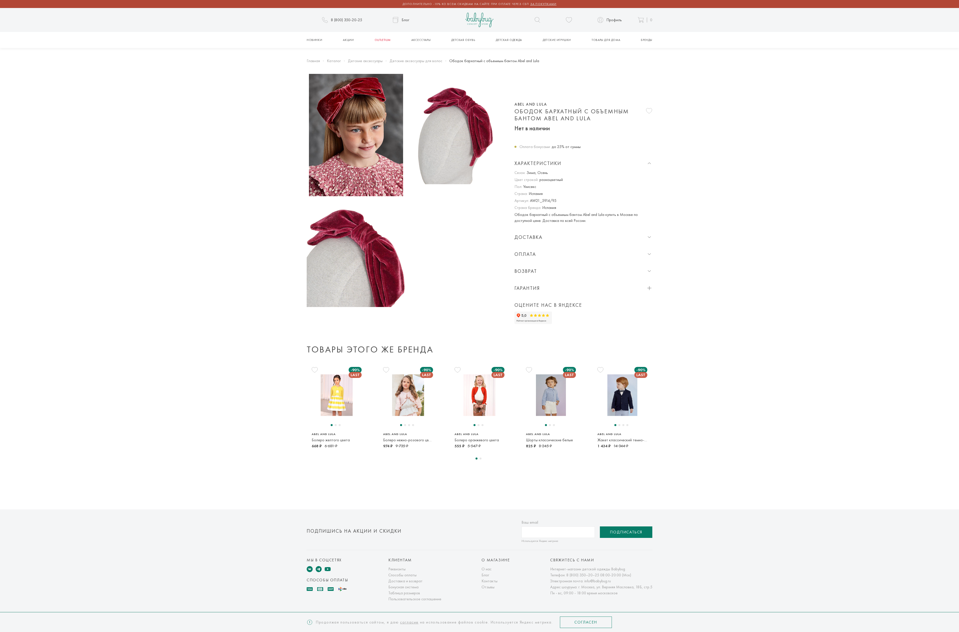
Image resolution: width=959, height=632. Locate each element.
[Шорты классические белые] (551, 395)
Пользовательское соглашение (414, 599)
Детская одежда (509, 40)
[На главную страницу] (479, 20)
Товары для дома (606, 40)
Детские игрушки (557, 40)
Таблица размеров (404, 593)
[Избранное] (569, 20)
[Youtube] (328, 569)
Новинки (314, 40)
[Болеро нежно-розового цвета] (408, 395)
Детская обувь (463, 40)
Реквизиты (397, 569)
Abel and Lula (530, 104)
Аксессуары (421, 40)
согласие (409, 622)
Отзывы (487, 587)
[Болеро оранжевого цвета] (479, 395)
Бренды (646, 40)
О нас (486, 569)
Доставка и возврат (405, 581)
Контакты (489, 581)
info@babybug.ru (597, 581)
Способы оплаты (402, 575)
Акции (348, 40)
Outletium (383, 40)
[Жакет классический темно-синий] (622, 395)
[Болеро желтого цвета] (336, 395)
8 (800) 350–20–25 (582, 575)
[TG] (319, 569)
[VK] (310, 569)
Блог (485, 575)
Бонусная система (403, 587)
